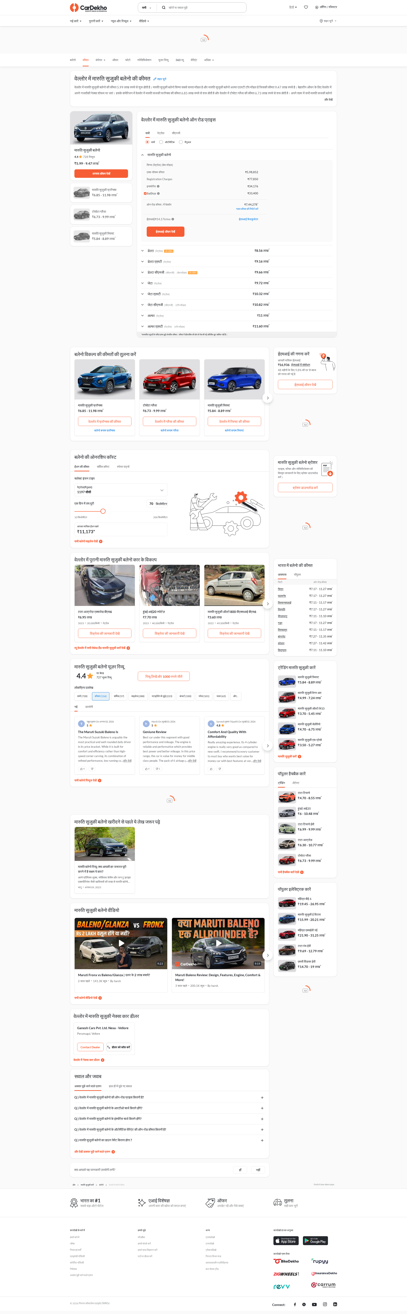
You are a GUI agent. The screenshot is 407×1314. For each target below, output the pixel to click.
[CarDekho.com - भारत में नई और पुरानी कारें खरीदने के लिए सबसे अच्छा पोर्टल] (88, 7)
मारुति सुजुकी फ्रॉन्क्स (90, 405)
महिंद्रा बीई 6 (304, 899)
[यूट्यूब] (314, 1305)
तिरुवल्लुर (282, 629)
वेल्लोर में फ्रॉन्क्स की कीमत (104, 421)
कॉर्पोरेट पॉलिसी (77, 1262)
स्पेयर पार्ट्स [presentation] (123, 466)
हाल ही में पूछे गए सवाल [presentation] (120, 1086)
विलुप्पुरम (282, 650)
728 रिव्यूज (89, 157)
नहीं (258, 1170)
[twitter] (304, 1305)
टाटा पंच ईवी (304, 946)
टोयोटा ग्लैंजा (150, 405)
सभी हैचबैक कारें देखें (288, 872)
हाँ (240, 1170)
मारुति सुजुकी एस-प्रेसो (310, 740)
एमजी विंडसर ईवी (306, 961)
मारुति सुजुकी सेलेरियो (309, 724)
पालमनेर (282, 595)
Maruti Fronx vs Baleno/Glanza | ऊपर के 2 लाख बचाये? (114, 975)
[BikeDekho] (286, 1261)
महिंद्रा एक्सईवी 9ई (308, 930)
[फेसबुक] (295, 1305)
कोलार (281, 643)
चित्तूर (280, 589)
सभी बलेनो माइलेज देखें (86, 541)
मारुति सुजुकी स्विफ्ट (219, 405)
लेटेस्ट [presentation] (296, 783)
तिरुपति (281, 609)
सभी (147, 133)
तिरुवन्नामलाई (284, 602)
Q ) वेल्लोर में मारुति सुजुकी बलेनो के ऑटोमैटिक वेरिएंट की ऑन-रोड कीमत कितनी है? (120, 1129)
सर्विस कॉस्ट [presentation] (103, 466)
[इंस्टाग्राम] (325, 1305)
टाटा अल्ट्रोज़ (305, 840)
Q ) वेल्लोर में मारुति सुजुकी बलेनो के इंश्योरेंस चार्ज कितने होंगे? (107, 1119)
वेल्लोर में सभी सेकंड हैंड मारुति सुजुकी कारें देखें (101, 648)
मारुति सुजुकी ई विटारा (309, 914)
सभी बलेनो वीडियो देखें (85, 997)
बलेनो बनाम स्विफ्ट (234, 430)
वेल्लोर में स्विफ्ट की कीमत (234, 421)
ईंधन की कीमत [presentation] (81, 466)
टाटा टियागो (304, 793)
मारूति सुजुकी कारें (287, 756)
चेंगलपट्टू (282, 616)
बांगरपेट (281, 636)
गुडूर (280, 623)
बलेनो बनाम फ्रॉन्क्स (104, 430)
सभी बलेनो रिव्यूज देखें (85, 780)
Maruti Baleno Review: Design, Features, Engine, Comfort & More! (218, 977)
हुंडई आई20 (304, 808)
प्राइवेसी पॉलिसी (77, 1256)
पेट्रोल (160, 133)
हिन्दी (291, 6)
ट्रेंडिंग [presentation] (281, 783)
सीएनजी (176, 133)
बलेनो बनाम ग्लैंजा (169, 430)
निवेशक (73, 1269)
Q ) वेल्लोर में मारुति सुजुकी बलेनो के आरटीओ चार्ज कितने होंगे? (108, 1108)
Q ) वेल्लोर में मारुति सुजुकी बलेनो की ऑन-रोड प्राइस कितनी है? (109, 1097)
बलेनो (73, 60)
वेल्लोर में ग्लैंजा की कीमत (169, 421)
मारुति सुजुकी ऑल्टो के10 (311, 708)
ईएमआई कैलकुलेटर (248, 219)
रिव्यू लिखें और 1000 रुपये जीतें (163, 676)
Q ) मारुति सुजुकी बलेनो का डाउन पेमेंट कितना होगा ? (103, 1140)
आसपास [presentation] (282, 574)
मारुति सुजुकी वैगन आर (309, 693)
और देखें (328, 99)
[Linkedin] (335, 1305)
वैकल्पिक (151, 193)
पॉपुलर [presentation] (297, 574)
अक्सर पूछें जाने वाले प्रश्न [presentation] (87, 1086)
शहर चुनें (328, 21)
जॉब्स (72, 1243)
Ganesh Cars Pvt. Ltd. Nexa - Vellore (102, 1028)
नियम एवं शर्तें (75, 1249)
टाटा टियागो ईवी (306, 824)
